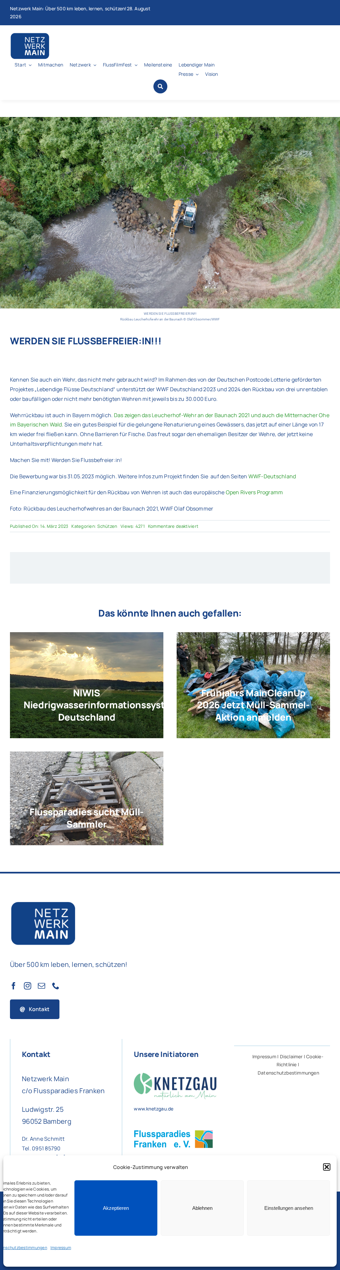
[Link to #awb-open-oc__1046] (160, 86)
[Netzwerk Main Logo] (30, 34)
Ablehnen (202, 1208)
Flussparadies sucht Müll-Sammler (87, 817)
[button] (326, 1167)
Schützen (107, 526)
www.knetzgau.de (153, 1108)
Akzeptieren (116, 1208)
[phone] (55, 985)
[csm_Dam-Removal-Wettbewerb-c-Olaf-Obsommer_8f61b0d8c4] (170, 119)
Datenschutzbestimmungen (288, 1073)
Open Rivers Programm (254, 492)
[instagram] (27, 985)
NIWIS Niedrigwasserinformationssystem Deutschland (101, 704)
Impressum (60, 1247)
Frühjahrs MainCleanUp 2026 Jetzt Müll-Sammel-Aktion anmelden (253, 704)
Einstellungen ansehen (288, 1208)
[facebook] (13, 985)
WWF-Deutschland (272, 476)
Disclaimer (291, 1056)
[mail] (41, 985)
